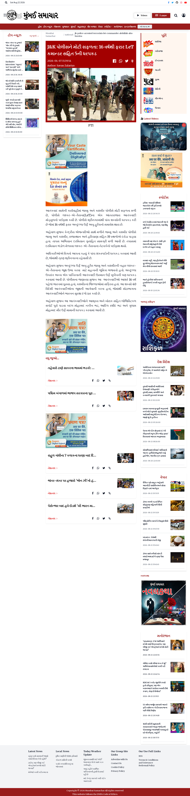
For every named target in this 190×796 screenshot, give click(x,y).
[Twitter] (173, 2)
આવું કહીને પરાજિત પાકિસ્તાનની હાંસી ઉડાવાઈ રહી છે (93, 772)
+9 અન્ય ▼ (145, 26)
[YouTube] (185, 2)
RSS (141, 756)
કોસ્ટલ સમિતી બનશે (64, 760)
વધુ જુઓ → (34, 36)
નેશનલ (51, 380)
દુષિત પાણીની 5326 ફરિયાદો (67, 756)
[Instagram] (181, 2)
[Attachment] (133, 61)
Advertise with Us (119, 759)
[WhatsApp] (120, 61)
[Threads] (177, 2)
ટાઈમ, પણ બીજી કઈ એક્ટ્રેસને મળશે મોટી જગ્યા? (36, 765)
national (69, 34)
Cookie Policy (117, 767)
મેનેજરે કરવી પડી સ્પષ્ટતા (38, 772)
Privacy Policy (118, 771)
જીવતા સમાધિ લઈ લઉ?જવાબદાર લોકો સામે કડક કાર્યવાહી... (93, 762)
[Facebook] (168, 2)
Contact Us (116, 763)
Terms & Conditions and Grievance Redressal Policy (148, 763)
